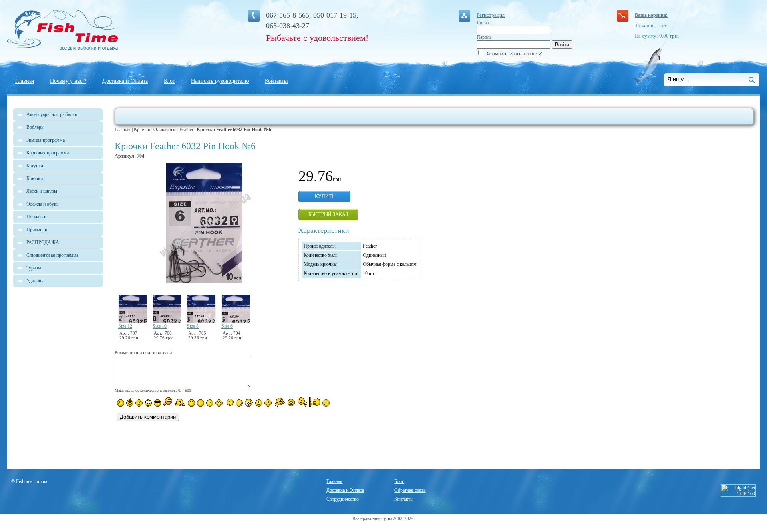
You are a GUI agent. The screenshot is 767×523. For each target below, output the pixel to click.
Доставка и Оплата (125, 81)
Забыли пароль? (526, 53)
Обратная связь (409, 490)
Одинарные (164, 129)
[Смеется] (121, 403)
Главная (24, 81)
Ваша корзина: (651, 15)
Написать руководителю (220, 81)
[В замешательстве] (210, 403)
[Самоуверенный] (157, 403)
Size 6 (227, 326)
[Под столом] (201, 403)
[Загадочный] (219, 403)
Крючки (142, 129)
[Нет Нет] (302, 402)
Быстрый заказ (328, 214)
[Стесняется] (168, 402)
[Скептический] (326, 403)
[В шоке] (148, 403)
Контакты (276, 81)
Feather (186, 129)
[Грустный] (139, 403)
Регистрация (491, 15)
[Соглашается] (268, 403)
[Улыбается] (130, 402)
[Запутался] (259, 403)
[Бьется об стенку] (314, 402)
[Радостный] (279, 402)
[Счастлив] (191, 403)
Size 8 (193, 326)
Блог (169, 81)
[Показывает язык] (239, 403)
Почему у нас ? (68, 81)
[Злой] (229, 402)
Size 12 (125, 326)
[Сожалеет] (291, 402)
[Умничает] (249, 403)
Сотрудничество (342, 499)
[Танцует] (180, 402)
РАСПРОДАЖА (42, 242)
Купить (324, 196)
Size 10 (160, 326)
